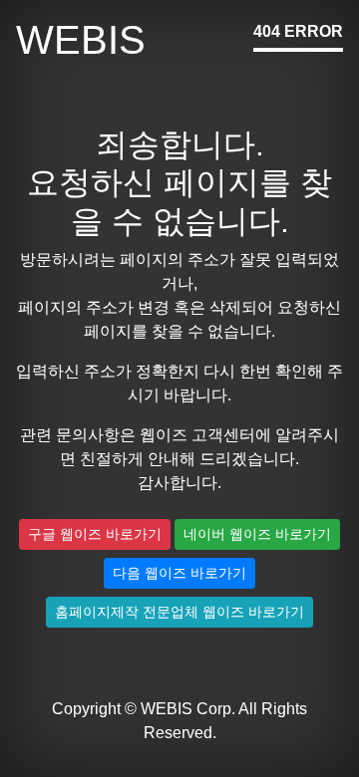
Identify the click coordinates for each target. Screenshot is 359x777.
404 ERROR (298, 31)
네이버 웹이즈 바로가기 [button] (257, 534)
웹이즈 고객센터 (197, 434)
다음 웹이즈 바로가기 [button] (179, 573)
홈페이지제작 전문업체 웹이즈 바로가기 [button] (179, 612)
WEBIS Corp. (188, 708)
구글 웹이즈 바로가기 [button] (95, 534)
